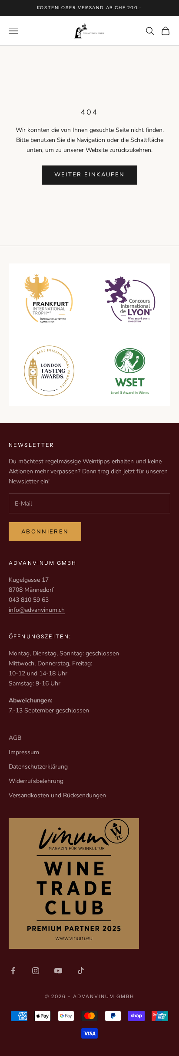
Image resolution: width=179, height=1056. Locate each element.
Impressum (24, 752)
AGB (15, 738)
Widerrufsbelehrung (36, 781)
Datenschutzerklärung (38, 766)
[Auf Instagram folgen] (35, 970)
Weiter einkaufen (89, 175)
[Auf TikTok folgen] (80, 970)
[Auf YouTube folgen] (58, 970)
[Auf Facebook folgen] (13, 970)
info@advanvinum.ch (37, 610)
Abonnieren (45, 532)
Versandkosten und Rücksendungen (57, 795)
